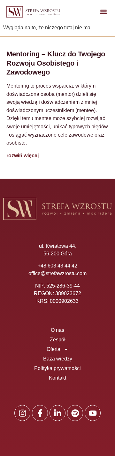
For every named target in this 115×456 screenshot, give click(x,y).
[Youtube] (93, 413)
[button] (103, 12)
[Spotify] (75, 413)
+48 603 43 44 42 (57, 265)
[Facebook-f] (40, 413)
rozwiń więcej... (24, 155)
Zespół (57, 339)
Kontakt (57, 378)
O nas (57, 330)
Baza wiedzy (57, 358)
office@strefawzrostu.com (57, 273)
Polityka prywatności (57, 368)
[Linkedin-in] (57, 413)
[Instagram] (22, 413)
